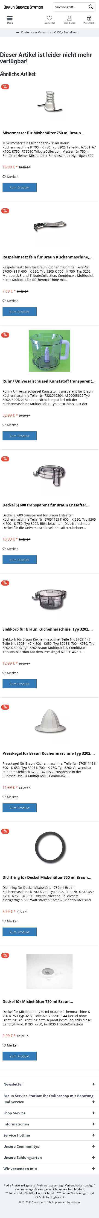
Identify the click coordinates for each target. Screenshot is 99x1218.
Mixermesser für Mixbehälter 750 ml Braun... (43, 133)
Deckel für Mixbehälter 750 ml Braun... (38, 1001)
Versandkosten (74, 1185)
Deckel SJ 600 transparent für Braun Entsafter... (46, 505)
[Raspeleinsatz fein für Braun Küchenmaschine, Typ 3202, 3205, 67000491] (49, 227)
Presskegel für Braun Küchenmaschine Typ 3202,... (49, 753)
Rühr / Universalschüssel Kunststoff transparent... (49, 381)
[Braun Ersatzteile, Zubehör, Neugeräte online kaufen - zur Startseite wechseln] (24, 7)
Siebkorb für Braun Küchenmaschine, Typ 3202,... (48, 629)
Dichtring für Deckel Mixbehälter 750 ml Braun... (47, 877)
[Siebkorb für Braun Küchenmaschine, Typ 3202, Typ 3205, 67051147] (49, 599)
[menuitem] (89, 20)
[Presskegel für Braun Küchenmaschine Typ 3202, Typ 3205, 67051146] (49, 723)
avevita (75, 1202)
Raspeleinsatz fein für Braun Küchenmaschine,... (48, 257)
